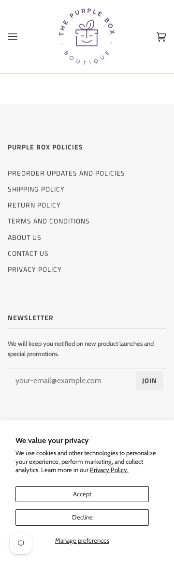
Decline (82, 517)
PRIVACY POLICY (35, 269)
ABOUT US (25, 237)
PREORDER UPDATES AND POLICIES (66, 173)
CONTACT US (28, 253)
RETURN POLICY (34, 205)
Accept (82, 494)
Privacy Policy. (109, 470)
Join (149, 380)
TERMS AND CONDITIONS (49, 221)
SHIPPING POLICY (36, 189)
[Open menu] (22, 36)
